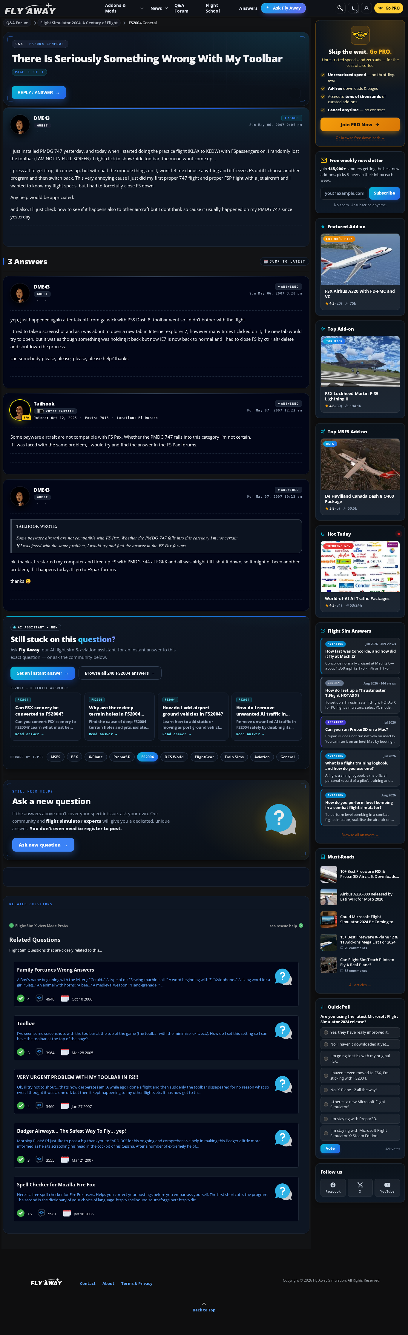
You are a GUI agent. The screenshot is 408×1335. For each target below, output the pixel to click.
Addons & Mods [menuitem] (115, 8)
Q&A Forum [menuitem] (181, 8)
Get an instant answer (42, 673)
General (287, 756)
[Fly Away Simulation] (30, 8)
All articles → (360, 985)
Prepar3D (122, 756)
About (108, 1283)
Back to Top (204, 1310)
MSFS (55, 756)
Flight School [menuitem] (213, 8)
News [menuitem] (156, 8)
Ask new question (43, 844)
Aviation (262, 756)
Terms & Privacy (136, 1283)
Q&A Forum (17, 22)
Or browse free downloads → (360, 137)
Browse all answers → (360, 835)
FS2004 (147, 756)
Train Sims (234, 756)
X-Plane (96, 756)
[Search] (340, 8)
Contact (88, 1283)
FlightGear (204, 756)
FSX (74, 756)
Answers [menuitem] (248, 8)
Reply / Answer (35, 92)
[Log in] (366, 8)
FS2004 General (143, 22)
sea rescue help (283, 925)
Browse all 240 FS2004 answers (120, 673)
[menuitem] (283, 8)
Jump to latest (288, 261)
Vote (330, 1148)
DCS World (174, 756)
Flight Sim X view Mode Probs (41, 925)
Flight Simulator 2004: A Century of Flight (78, 22)
